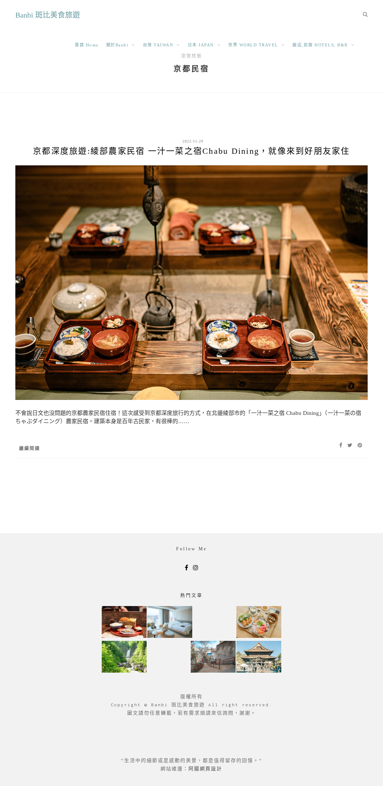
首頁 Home (87, 45)
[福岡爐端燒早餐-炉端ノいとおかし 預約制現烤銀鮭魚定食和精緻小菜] (124, 622)
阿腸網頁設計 (205, 768)
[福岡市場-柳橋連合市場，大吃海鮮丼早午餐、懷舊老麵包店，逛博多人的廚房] (258, 622)
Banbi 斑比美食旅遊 (47, 15)
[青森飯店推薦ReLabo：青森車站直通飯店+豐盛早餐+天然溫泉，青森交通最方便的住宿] (169, 622)
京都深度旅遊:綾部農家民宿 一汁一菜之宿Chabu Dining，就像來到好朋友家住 (191, 151)
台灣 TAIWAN (158, 45)
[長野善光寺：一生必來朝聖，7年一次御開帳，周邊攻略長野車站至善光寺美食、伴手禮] (258, 657)
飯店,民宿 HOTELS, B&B (320, 45)
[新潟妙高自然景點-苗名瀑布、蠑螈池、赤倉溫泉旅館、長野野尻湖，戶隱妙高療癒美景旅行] (124, 657)
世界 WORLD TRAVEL (253, 45)
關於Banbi (117, 45)
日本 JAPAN (201, 45)
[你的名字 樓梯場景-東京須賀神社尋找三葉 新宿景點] (213, 657)
